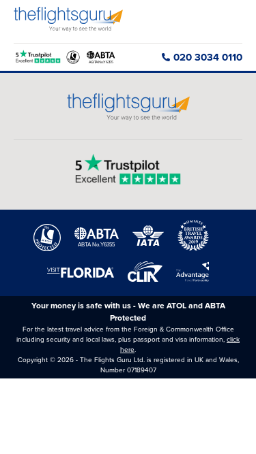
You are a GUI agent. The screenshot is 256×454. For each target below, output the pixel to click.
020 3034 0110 (207, 57)
